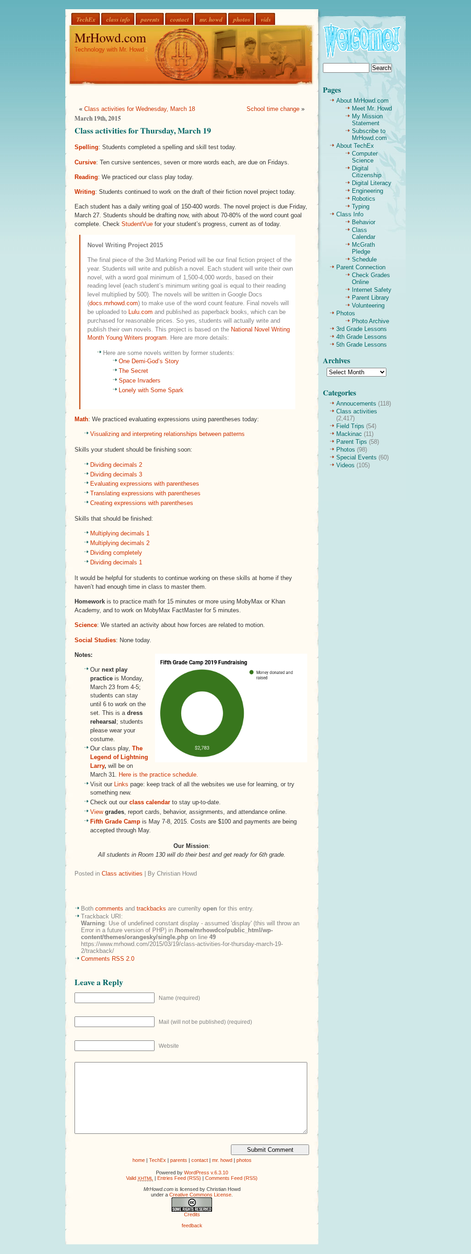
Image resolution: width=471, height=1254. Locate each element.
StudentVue (137, 224)
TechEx (86, 19)
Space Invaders (140, 380)
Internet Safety (371, 289)
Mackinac (349, 433)
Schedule (364, 259)
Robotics (363, 198)
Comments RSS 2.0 (107, 958)
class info (118, 19)
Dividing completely (116, 552)
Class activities (122, 873)
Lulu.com (140, 311)
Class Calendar (363, 233)
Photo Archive (370, 321)
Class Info (349, 214)
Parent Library (370, 297)
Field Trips (350, 426)
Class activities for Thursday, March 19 (143, 130)
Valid (139, 1178)
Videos (345, 465)
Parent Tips (351, 441)
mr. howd (211, 19)
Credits (192, 1214)
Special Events (356, 457)
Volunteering (368, 305)
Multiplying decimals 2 (119, 543)
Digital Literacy (371, 183)
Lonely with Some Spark (151, 390)
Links (121, 784)
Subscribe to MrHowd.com (369, 134)
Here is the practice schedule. (158, 774)
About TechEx (355, 145)
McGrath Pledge (363, 248)
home (138, 1160)
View (96, 811)
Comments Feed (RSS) (231, 1178)
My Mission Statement (367, 120)
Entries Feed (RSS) (179, 1178)
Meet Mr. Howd (372, 108)
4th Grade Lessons (361, 336)
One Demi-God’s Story (149, 361)
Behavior (363, 222)
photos (241, 19)
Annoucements (356, 403)
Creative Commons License (200, 1194)
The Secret (133, 370)
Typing (360, 206)
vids (266, 19)
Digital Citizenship (366, 172)
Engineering (367, 190)
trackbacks (151, 908)
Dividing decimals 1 (116, 562)
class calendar (149, 802)
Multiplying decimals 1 (119, 533)
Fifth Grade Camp (115, 821)
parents (150, 19)
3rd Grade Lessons (361, 328)
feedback (192, 1225)
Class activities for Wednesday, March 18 (139, 108)
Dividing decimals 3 (116, 474)
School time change (273, 108)
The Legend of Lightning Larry (119, 757)
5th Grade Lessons (361, 344)
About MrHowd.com (362, 100)
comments (109, 908)
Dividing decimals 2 (116, 464)
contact (179, 19)
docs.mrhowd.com (113, 303)
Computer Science (365, 157)
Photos (345, 313)
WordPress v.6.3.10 (206, 1172)
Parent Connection (360, 267)
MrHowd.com (110, 37)
